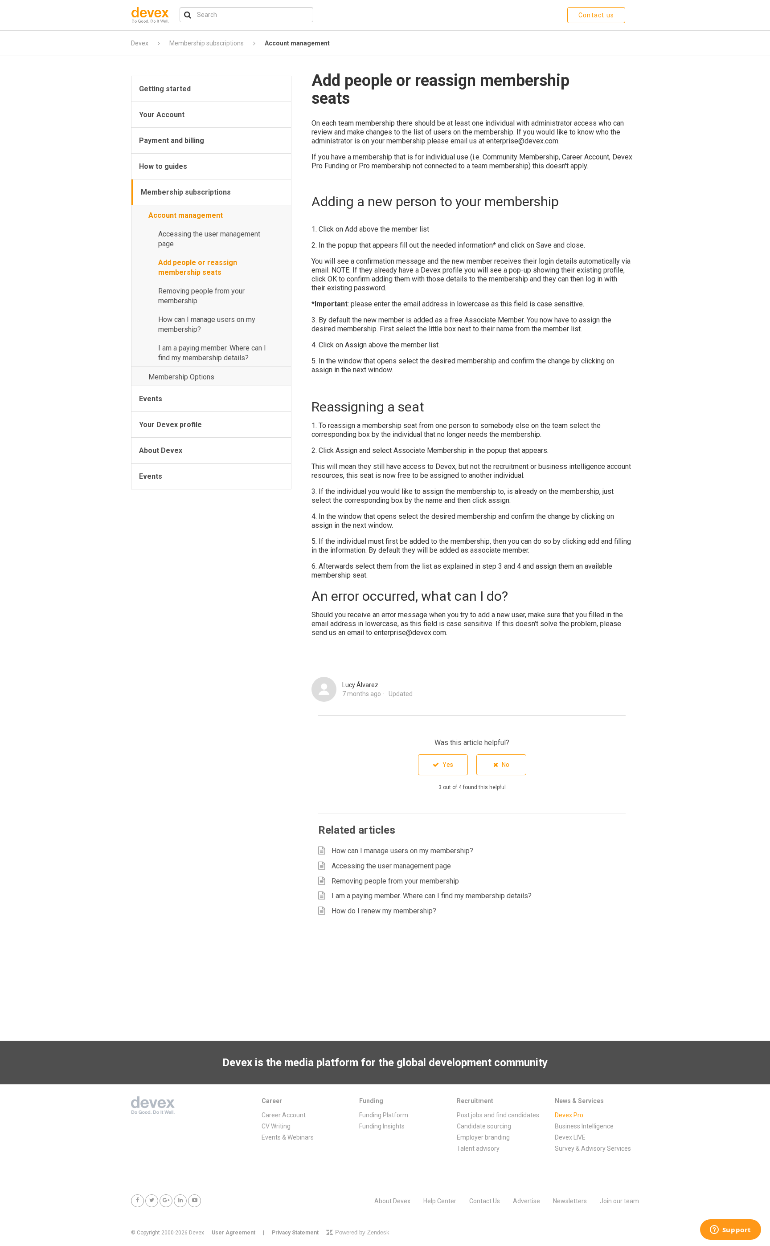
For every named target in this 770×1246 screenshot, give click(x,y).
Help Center (439, 1201)
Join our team (619, 1201)
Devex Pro (569, 1115)
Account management (297, 43)
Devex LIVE (570, 1137)
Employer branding (483, 1137)
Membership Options (181, 377)
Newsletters (570, 1201)
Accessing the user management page (209, 239)
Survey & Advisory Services (593, 1148)
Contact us (596, 15)
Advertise (526, 1201)
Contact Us (484, 1201)
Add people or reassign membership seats (197, 267)
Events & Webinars (288, 1137)
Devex (139, 43)
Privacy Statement (295, 1233)
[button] (443, 764)
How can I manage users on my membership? (206, 324)
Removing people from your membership (201, 296)
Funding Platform (383, 1115)
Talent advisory (478, 1148)
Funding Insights (382, 1126)
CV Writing (276, 1126)
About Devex (392, 1201)
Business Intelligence (584, 1126)
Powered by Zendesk (362, 1232)
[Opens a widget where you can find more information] (730, 1230)
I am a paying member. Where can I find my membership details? (212, 353)
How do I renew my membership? (384, 911)
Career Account (284, 1115)
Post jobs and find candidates (498, 1115)
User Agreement (233, 1233)
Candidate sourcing (484, 1126)
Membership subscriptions (206, 43)
